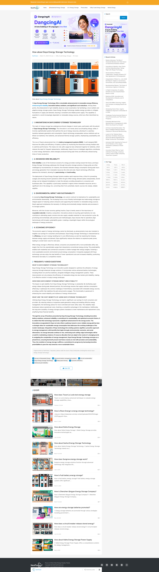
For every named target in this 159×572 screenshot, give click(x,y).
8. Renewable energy (124, 177)
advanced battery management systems (65, 358)
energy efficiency (116, 187)
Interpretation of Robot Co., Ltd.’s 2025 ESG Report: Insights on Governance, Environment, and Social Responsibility (116, 80)
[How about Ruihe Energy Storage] (42, 432)
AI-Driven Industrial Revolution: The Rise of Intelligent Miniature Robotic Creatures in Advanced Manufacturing (116, 129)
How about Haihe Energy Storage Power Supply (73, 540)
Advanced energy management (116, 182)
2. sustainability (124, 172)
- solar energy (109, 167)
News (45, 7)
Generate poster (90, 569)
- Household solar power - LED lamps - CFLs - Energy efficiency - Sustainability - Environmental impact (116, 164)
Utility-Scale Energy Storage (97, 7)
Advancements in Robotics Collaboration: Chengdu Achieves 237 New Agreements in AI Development (116, 74)
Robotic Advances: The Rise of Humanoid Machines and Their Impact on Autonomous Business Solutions (116, 61)
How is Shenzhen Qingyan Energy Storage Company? (75, 491)
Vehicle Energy (112, 7)
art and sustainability (86, 358)
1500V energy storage (116, 179)
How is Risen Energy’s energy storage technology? (74, 411)
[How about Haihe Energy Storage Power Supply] (42, 545)
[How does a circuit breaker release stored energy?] (42, 528)
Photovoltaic (84, 7)
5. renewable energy (116, 177)
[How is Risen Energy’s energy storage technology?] (42, 416)
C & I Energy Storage (73, 7)
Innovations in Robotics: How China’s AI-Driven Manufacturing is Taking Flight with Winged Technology (115, 68)
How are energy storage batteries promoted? (72, 507)
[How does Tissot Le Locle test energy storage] (42, 400)
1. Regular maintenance (109, 169)
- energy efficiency (109, 164)
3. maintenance (116, 174)
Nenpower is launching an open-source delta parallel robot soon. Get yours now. (53, 2)
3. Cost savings (109, 174)
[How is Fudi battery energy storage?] (42, 480)
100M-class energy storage (109, 179)
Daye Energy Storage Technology (50, 99)
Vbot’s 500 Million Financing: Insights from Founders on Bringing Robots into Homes (116, 104)
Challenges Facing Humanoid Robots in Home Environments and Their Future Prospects (116, 117)
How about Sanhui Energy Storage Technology (72, 443)
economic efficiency (77, 360)
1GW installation (124, 169)
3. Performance (124, 174)
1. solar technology (116, 169)
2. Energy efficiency (109, 172)
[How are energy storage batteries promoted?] (42, 512)
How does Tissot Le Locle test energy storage (72, 395)
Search (108, 14)
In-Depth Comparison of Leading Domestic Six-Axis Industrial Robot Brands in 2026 (115, 91)
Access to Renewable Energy (42, 358)
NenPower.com (59, 565)
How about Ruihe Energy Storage (67, 427)
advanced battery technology (109, 182)
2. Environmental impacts (116, 172)
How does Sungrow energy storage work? (71, 459)
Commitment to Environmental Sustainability (109, 187)
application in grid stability (116, 184)
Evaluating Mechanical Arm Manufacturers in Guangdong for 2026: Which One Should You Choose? (116, 123)
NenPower (35, 56)
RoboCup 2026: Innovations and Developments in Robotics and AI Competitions (115, 98)
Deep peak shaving (62, 360)
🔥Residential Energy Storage (57, 7)
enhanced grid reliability (40, 105)
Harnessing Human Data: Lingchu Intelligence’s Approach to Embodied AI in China (116, 110)
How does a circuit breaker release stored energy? (74, 524)
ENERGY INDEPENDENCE (124, 187)
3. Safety (108, 177)
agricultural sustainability (109, 184)
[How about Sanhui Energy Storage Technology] (42, 448)
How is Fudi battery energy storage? (68, 475)
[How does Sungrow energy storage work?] (42, 464)
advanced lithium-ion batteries (124, 182)
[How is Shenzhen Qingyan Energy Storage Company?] (42, 496)
